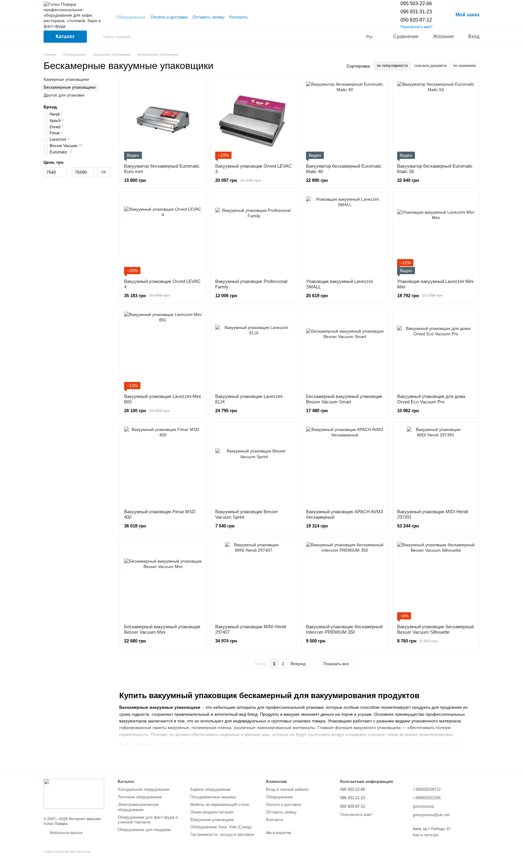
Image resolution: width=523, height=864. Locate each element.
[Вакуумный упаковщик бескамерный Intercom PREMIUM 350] (345, 581)
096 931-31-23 (416, 11)
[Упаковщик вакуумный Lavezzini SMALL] (345, 235)
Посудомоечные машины (213, 797)
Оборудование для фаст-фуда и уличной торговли (148, 820)
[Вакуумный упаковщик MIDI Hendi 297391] (436, 465)
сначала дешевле (430, 65)
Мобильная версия (66, 833)
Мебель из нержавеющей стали (219, 804)
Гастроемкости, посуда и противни (222, 834)
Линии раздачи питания (211, 812)
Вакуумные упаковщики (212, 819)
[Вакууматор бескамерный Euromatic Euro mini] (163, 120)
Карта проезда (426, 835)
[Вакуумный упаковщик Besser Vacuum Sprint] (254, 465)
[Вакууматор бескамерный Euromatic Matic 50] (436, 120)
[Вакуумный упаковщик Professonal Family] (254, 235)
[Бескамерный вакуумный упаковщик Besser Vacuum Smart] (345, 350)
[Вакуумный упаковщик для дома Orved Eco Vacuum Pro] (436, 350)
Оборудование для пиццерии (144, 829)
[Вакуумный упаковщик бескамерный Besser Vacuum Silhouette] (436, 581)
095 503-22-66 (416, 3)
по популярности (392, 65)
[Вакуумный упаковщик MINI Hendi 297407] (254, 581)
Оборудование (131, 17)
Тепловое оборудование (140, 797)
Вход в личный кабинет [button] (287, 789)
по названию (464, 65)
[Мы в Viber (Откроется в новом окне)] (263, 17)
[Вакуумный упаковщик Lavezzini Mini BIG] (163, 350)
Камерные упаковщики (66, 79)
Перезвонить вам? (416, 27)
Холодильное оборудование (143, 789)
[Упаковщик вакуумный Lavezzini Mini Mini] (436, 235)
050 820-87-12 (416, 19)
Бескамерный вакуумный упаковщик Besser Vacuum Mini (162, 629)
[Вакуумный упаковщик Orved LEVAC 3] (254, 120)
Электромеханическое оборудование (138, 807)
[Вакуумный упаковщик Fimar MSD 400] (163, 465)
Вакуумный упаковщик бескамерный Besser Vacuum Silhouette (435, 629)
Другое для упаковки (64, 95)
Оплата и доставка (169, 17)
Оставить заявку (208, 17)
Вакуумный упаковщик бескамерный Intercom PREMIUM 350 (344, 629)
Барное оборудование (210, 789)
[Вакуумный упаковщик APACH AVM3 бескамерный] (345, 465)
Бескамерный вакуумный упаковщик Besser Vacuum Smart (344, 399)
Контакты (238, 17)
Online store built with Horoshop (67, 851)
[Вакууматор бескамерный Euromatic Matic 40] (345, 120)
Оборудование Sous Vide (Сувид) (221, 827)
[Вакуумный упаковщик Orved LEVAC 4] (163, 235)
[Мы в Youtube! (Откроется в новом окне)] (256, 17)
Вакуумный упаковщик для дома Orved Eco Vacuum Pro (431, 399)
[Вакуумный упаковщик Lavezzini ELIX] (254, 350)
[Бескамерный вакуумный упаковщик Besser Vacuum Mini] (163, 581)
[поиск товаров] (98, 36)
